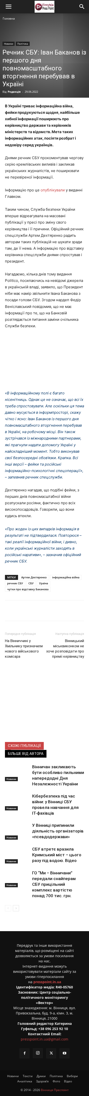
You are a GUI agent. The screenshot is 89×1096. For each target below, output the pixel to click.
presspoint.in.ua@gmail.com (44, 1039)
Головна (9, 18)
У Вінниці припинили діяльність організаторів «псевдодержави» (58, 831)
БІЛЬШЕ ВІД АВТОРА (26, 753)
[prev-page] (8, 908)
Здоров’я (42, 1081)
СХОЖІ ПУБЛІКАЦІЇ (24, 745)
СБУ (31, 583)
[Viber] (60, 611)
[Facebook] (25, 611)
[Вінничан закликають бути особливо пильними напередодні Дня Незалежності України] (17, 772)
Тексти (28, 1076)
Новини (8, 43)
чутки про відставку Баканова (27, 589)
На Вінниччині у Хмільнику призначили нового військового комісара (24, 649)
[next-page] (16, 908)
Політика (22, 43)
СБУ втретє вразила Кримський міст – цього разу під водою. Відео (56, 855)
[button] (8, 6)
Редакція (14, 91)
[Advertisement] (44, 708)
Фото (56, 1081)
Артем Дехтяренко (34, 577)
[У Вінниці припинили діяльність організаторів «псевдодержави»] (17, 831)
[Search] (82, 6)
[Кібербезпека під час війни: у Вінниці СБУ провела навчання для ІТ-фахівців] (17, 801)
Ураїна (43, 583)
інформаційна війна (65, 577)
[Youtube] (64, 1053)
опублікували (53, 190)
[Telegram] (48, 611)
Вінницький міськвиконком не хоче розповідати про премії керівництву (65, 649)
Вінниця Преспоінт (55, 1090)
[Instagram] (38, 1053)
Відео (68, 1081)
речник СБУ (15, 583)
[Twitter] (37, 611)
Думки (41, 1076)
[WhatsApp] (71, 611)
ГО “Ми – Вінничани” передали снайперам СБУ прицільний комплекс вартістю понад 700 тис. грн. (54, 884)
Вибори (72, 1076)
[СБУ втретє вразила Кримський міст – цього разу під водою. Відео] (17, 854)
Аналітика (24, 1081)
